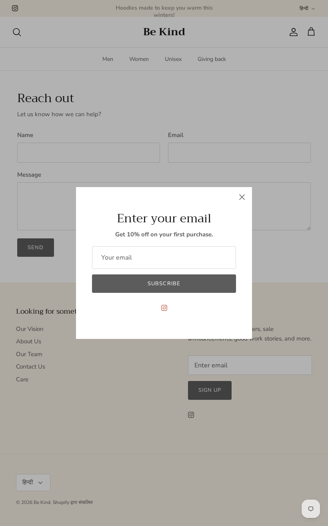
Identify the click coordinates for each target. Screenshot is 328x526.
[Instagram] (164, 308)
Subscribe (164, 283)
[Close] (242, 197)
